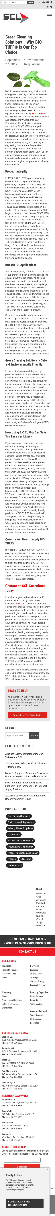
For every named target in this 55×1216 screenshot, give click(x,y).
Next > (40, 889)
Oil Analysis (34, 977)
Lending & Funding (37, 985)
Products (11, 859)
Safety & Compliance (10, 1004)
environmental (30, 673)
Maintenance (13, 834)
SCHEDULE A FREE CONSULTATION (19, 1203)
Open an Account (38, 1011)
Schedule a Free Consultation (27, 715)
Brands (5, 977)
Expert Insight (36, 1000)
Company (6, 992)
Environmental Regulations (20, 822)
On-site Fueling (36, 973)
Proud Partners (36, 996)
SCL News (26, 859)
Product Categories (10, 970)
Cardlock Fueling (37, 981)
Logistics (34, 970)
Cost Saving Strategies (18, 816)
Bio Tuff (15, 669)
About (4, 996)
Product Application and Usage (22, 853)
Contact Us (27, 951)
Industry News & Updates (20, 828)
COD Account (35, 1019)
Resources (34, 1023)
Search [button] (30, 2)
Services (34, 966)
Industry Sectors (9, 973)
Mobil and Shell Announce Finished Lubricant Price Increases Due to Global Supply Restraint (26, 786)
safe (44, 676)
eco (7, 673)
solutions (15, 679)
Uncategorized (14, 865)
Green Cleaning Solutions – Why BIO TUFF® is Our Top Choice (23, 44)
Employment (7, 1007)
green (41, 673)
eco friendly (16, 673)
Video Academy (36, 1004)
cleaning (24, 669)
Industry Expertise (39, 992)
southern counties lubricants (35, 679)
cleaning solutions (39, 669)
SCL (20, 603)
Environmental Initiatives (12, 1000)
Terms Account (36, 1015)
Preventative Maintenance (20, 840)
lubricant (15, 676)
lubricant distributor (31, 676)
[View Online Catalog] (47, 7)
